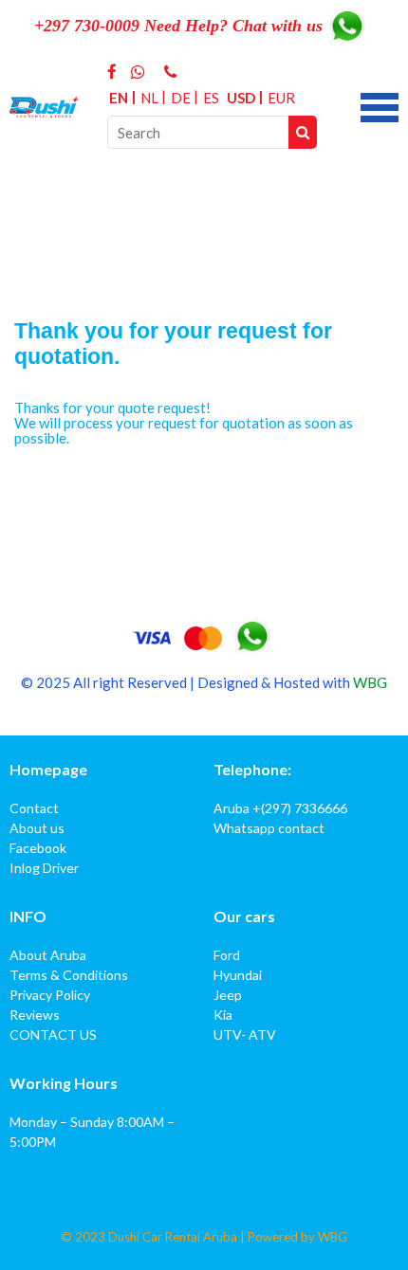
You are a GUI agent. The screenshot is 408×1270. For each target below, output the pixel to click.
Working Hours (63, 1083)
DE (181, 97)
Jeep (227, 995)
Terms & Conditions (68, 975)
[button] (380, 105)
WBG (370, 682)
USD (241, 97)
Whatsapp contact (269, 828)
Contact (34, 808)
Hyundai (237, 975)
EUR (281, 97)
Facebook (37, 848)
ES (211, 97)
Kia (222, 1015)
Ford (226, 955)
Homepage (48, 769)
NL (149, 97)
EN (118, 97)
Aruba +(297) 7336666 (280, 808)
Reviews (34, 1015)
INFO (27, 916)
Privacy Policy (49, 995)
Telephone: (252, 769)
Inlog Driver (44, 868)
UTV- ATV (244, 1034)
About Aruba (47, 955)
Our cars (244, 916)
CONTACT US (53, 1034)
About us (37, 828)
